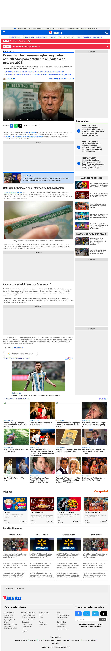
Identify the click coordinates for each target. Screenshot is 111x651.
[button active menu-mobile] (4, 32)
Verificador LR (76, 640)
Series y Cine (61, 622)
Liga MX (24, 631)
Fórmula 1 (42, 624)
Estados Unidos (8, 51)
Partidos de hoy (22, 28)
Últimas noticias (14, 37)
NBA (40, 620)
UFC (41, 615)
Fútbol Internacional (28, 612)
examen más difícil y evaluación (50, 67)
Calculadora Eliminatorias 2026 (10, 627)
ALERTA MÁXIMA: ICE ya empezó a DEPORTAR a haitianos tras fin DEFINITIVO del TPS (34, 72)
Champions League (28, 617)
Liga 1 (6, 622)
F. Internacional (41, 37)
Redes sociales (62, 617)
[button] (106, 32)
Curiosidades (61, 624)
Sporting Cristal (9, 620)
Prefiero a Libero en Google (22, 354)
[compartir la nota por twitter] (20, 126)
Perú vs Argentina (81, 28)
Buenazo (66, 640)
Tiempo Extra (97, 37)
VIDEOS (79, 37)
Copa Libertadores (28, 615)
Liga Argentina (27, 624)
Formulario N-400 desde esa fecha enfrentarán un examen (23, 136)
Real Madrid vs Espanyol (36, 28)
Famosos (60, 620)
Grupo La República (21, 640)
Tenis (41, 622)
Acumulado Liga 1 (50, 28)
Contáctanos (83, 624)
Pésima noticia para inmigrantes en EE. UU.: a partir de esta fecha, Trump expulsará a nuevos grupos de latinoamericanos (45, 179)
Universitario (70, 28)
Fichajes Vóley (92, 28)
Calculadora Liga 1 (10, 624)
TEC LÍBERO (87, 37)
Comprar (23, 521)
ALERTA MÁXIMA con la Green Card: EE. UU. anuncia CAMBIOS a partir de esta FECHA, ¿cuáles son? (38, 75)
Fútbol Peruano (28, 37)
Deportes (53, 37)
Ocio (60, 37)
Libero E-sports (49, 640)
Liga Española (27, 626)
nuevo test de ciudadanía (13, 192)
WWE (41, 617)
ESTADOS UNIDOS (69, 37)
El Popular (33, 640)
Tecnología (61, 626)
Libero (40, 640)
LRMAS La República (89, 640)
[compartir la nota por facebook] (11, 126)
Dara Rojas (11, 79)
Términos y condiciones (94, 626)
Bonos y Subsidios (63, 615)
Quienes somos (91, 624)
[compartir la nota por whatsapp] (16, 126)
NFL (40, 626)
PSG (23, 629)
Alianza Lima (60, 28)
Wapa (59, 640)
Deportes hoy (43, 612)
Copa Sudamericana (29, 620)
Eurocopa (25, 622)
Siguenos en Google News (32, 125)
